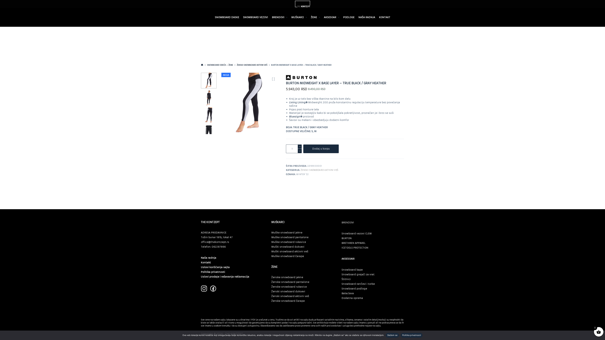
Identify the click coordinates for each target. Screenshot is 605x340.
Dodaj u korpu (321, 148)
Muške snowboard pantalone (289, 237)
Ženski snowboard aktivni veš (319, 170)
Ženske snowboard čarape (288, 300)
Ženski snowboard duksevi (288, 291)
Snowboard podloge (354, 288)
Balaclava (348, 293)
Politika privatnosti (411, 335)
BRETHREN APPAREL (354, 242)
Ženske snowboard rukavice (289, 286)
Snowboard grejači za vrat (358, 274)
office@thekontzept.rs (215, 242)
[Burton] (316, 77)
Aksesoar (330, 17)
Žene (314, 17)
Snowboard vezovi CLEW (357, 233)
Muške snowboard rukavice (288, 242)
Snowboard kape (352, 269)
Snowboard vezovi (255, 17)
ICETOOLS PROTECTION (355, 247)
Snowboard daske (227, 17)
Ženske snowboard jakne (287, 277)
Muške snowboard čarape (287, 256)
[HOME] (202, 65)
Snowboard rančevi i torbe (358, 283)
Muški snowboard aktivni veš (289, 251)
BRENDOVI (278, 17)
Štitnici (346, 279)
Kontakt (384, 17)
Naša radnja (366, 17)
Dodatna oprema (352, 298)
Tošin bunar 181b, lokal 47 (217, 237)
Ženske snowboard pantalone (290, 281)
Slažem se (392, 335)
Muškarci (297, 17)
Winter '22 (302, 174)
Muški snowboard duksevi (287, 246)
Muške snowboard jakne (286, 232)
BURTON (347, 238)
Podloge (348, 17)
